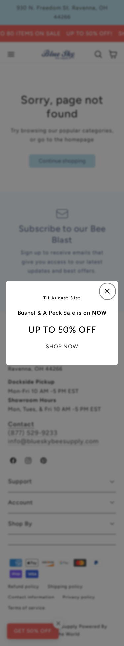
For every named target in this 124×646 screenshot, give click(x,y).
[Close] (107, 291)
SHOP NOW (62, 346)
